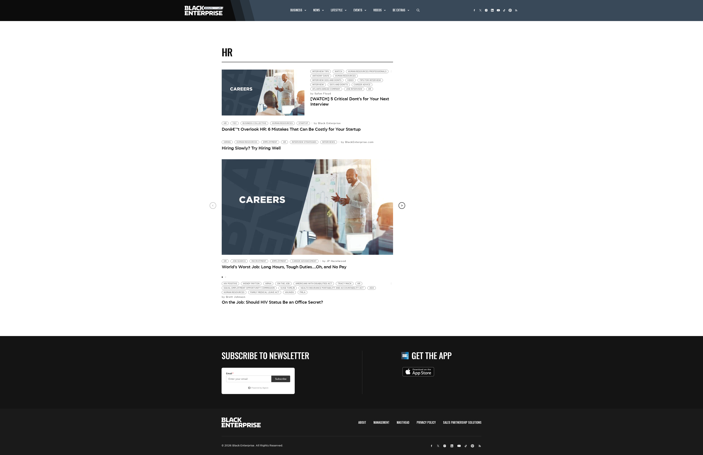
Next (402, 205)
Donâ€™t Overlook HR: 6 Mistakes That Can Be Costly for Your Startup (291, 129)
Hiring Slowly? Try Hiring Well (251, 148)
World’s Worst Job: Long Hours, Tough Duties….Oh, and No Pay (284, 267)
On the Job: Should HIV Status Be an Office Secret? (272, 302)
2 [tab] (225, 277)
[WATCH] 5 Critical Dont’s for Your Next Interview (349, 101)
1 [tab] (222, 277)
